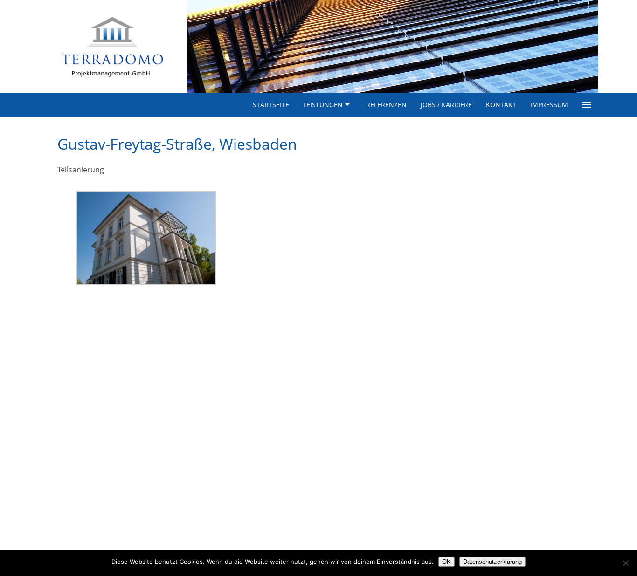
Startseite (271, 104)
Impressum (549, 104)
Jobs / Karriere (446, 104)
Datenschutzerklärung (492, 561)
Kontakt (501, 104)
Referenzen (386, 104)
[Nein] (625, 563)
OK (446, 561)
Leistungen (323, 104)
